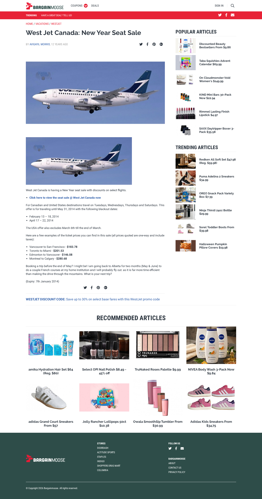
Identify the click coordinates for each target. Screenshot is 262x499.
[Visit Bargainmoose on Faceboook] (226, 15)
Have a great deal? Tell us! (56, 15)
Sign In (219, 5)
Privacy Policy (176, 472)
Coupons (76, 5)
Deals (95, 5)
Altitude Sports (106, 452)
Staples (101, 456)
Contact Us (174, 467)
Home (29, 23)
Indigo (100, 461)
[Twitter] (141, 44)
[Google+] (161, 44)
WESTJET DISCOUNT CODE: (46, 299)
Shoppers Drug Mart (108, 465)
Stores (101, 443)
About (171, 463)
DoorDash (102, 447)
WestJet (56, 23)
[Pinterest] (154, 44)
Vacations (42, 23)
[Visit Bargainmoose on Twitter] (220, 15)
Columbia (102, 470)
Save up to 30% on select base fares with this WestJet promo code (113, 299)
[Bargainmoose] (45, 5)
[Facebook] (147, 44)
